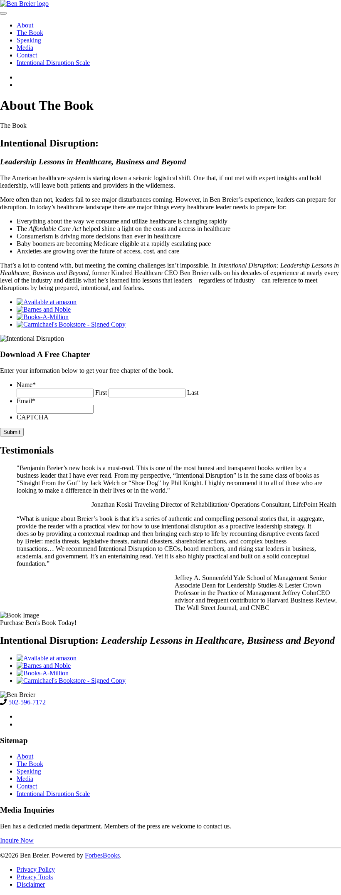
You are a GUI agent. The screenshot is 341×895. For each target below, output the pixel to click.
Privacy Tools (35, 876)
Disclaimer (31, 884)
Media (25, 47)
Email (26, 400)
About (25, 25)
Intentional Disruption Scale (53, 62)
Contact (27, 55)
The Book (30, 32)
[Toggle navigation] (3, 13)
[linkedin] (21, 77)
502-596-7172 (27, 702)
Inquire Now (17, 840)
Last (192, 392)
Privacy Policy (36, 869)
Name (26, 384)
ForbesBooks (102, 855)
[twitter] (21, 84)
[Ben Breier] (170, 3)
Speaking (29, 40)
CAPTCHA (33, 417)
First (101, 392)
